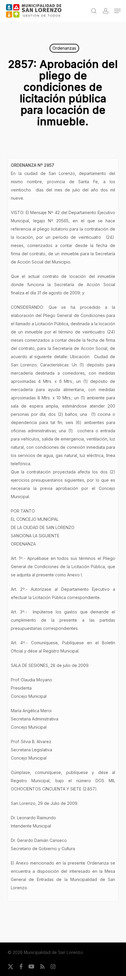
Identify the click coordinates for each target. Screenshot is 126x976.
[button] (117, 11)
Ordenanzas (64, 48)
